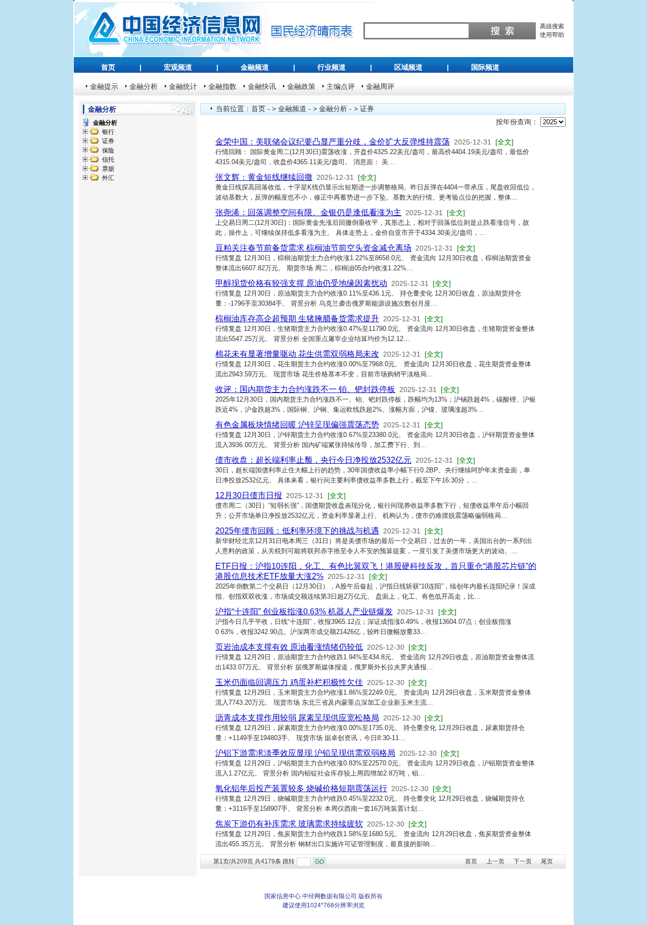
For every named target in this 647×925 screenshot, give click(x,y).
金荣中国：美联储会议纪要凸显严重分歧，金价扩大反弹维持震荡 (332, 141)
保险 (108, 150)
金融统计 (183, 86)
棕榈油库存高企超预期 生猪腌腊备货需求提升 (297, 318)
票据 (108, 168)
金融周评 (380, 86)
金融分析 (143, 86)
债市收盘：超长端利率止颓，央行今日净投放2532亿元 (313, 460)
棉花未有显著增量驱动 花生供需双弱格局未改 (297, 354)
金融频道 (255, 67)
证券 (108, 140)
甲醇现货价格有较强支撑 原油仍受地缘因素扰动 (301, 283)
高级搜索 (552, 26)
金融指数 (222, 86)
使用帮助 (552, 34)
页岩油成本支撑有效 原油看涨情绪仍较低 (289, 647)
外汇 (108, 177)
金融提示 (104, 86)
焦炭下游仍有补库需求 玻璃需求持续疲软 (289, 823)
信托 (108, 159)
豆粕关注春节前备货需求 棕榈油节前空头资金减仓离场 (313, 248)
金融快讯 (262, 86)
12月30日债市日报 (248, 495)
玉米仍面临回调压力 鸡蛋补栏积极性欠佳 (289, 682)
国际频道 (485, 67)
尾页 (547, 861)
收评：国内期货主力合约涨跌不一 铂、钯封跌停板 (305, 389)
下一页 (523, 861)
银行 (108, 131)
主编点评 (341, 86)
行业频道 (331, 67)
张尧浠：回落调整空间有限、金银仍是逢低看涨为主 (308, 212)
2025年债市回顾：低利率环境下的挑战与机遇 (297, 530)
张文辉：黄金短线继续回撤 (263, 177)
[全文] (504, 142)
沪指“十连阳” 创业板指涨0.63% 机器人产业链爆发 (304, 611)
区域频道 (408, 67)
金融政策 (301, 86)
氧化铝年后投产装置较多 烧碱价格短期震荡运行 (301, 788)
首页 (108, 67)
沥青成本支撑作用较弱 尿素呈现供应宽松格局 (297, 717)
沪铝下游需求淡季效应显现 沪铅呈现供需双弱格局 (305, 753)
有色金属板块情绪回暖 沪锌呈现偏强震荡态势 (297, 424)
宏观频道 (178, 67)
